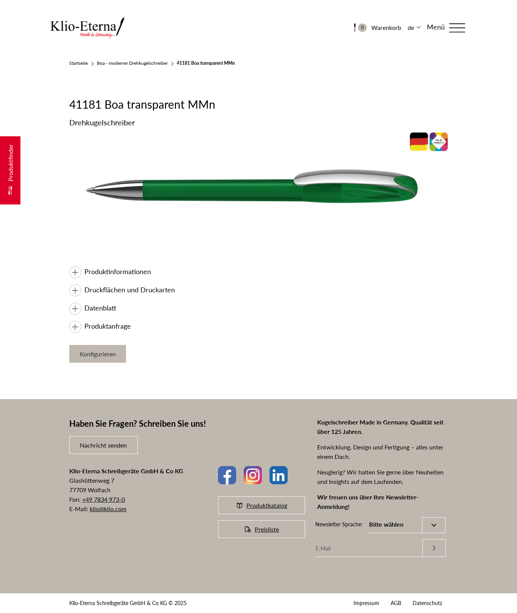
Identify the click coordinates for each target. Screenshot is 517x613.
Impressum (366, 603)
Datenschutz (427, 603)
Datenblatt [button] (100, 308)
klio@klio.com (108, 508)
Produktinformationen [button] (117, 271)
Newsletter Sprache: (339, 524)
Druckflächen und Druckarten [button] (129, 289)
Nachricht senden (103, 445)
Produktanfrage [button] (107, 326)
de (411, 27)
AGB (396, 603)
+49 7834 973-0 (103, 499)
